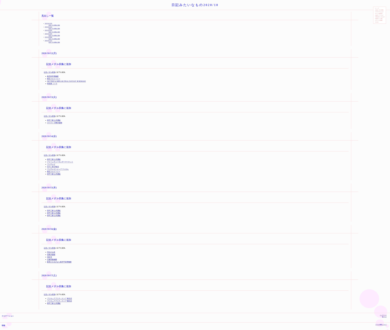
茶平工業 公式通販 (54, 120)
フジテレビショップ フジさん (58, 169)
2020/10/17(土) (48, 40)
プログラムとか (380, 11)
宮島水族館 (51, 254)
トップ (377, 8)
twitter (377, 22)
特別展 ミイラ (52, 84)
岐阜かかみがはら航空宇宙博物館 (59, 262)
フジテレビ (51, 164)
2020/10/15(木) (48, 33)
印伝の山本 (51, 252)
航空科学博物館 (52, 76)
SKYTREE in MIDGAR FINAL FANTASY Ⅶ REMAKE (66, 81)
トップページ (383, 315)
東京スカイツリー (53, 79)
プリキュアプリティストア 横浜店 (59, 301)
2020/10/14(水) (48, 30)
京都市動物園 (52, 259)
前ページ (384, 316)
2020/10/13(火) (48, 26)
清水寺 (49, 257)
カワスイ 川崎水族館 (54, 123)
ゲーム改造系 (379, 13)
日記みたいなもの (380, 16)
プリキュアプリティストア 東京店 (59, 298)
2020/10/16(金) (48, 37)
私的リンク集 (379, 18)
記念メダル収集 (49, 72)
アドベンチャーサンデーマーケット (60, 162)
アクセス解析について (381, 324)
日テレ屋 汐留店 (53, 167)
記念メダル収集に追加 (54, 25)
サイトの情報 (379, 20)
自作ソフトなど (380, 15)
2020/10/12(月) (48, 23)
